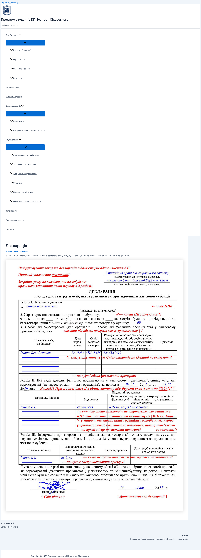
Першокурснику (13, 87)
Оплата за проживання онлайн (27, 201)
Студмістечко (12, 140)
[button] (20, 35)
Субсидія (17, 183)
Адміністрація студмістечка (26, 155)
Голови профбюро (21, 69)
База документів (13, 106)
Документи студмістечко (25, 173)
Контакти (10, 229)
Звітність (17, 78)
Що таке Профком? (22, 50)
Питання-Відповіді (14, 97)
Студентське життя (15, 220)
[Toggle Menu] (25, 42)
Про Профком (12, 35)
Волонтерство (12, 211)
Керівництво (19, 59)
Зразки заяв (18, 121)
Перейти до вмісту (9, 2)
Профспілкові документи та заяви (29, 130)
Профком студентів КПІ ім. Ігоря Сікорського (34, 19)
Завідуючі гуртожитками (24, 164)
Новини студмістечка (23, 192)
